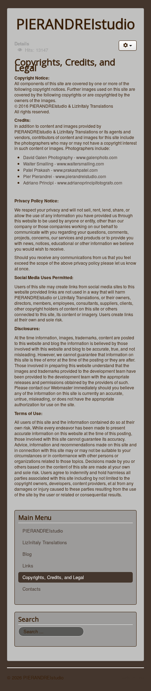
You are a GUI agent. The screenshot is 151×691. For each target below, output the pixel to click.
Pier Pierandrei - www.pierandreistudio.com (64, 176)
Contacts (31, 588)
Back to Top (131, 677)
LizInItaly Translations (44, 542)
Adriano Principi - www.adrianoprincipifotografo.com (72, 183)
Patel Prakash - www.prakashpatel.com (60, 170)
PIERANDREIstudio (42, 530)
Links (27, 565)
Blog (27, 554)
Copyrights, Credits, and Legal (53, 577)
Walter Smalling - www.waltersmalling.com (63, 164)
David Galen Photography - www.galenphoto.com (70, 157)
